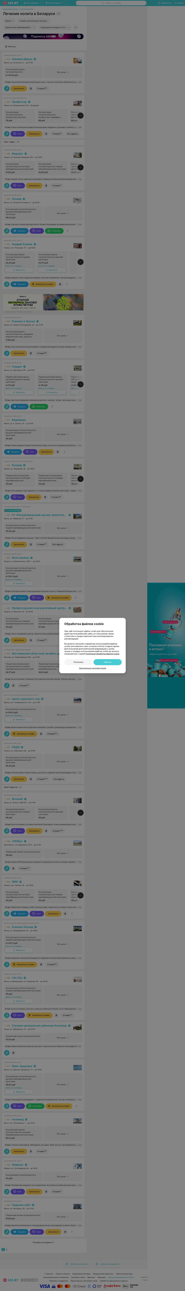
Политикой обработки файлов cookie (102, 654)
